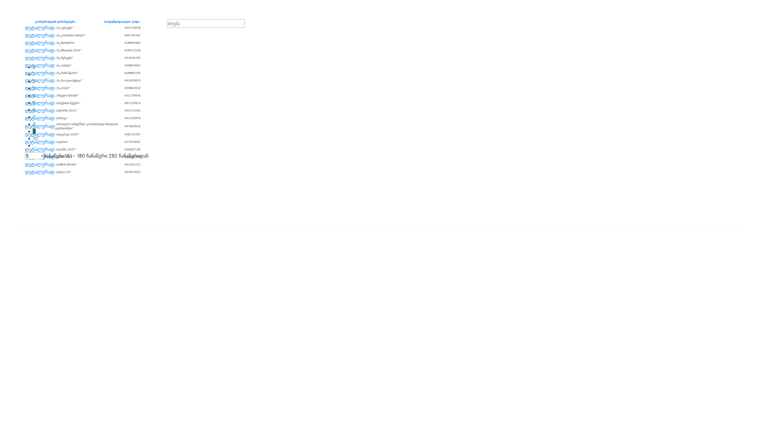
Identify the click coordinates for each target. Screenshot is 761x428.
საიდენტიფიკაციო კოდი (122, 21)
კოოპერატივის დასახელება (55, 21)
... (35, 145)
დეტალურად (40, 28)
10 (35, 138)
